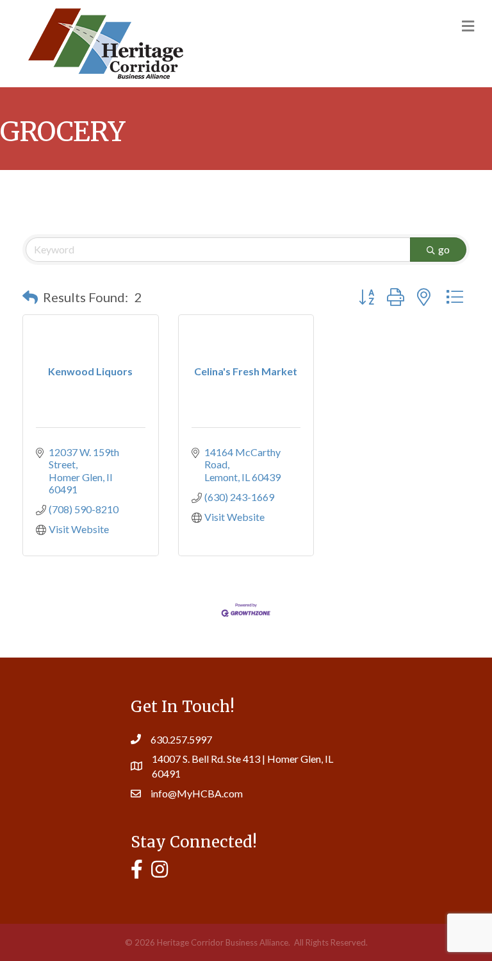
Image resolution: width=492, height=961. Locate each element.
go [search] (444, 249)
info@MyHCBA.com (197, 793)
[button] (30, 297)
